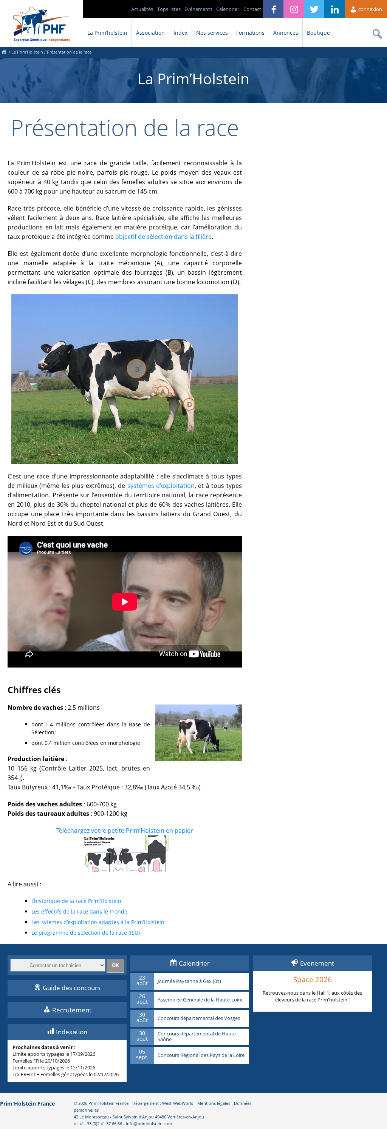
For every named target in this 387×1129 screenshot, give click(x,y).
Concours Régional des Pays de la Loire (201, 1055)
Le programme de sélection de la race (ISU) (85, 932)
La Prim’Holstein (27, 52)
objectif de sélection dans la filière (163, 236)
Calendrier (227, 9)
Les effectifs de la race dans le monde (79, 911)
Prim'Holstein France (27, 1103)
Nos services (212, 32)
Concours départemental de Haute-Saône (197, 1037)
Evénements (198, 9)
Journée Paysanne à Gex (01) (189, 981)
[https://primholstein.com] (4, 52)
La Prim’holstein (107, 32)
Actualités (142, 9)
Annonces (285, 32)
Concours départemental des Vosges (199, 1018)
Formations (250, 32)
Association (150, 32)
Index (180, 32)
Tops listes (169, 9)
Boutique (318, 32)
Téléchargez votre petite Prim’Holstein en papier (124, 830)
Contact (252, 9)
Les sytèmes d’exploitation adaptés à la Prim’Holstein (97, 922)
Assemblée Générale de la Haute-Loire (200, 1000)
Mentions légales (213, 1103)
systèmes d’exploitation (161, 485)
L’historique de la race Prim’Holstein (76, 900)
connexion (369, 9)
